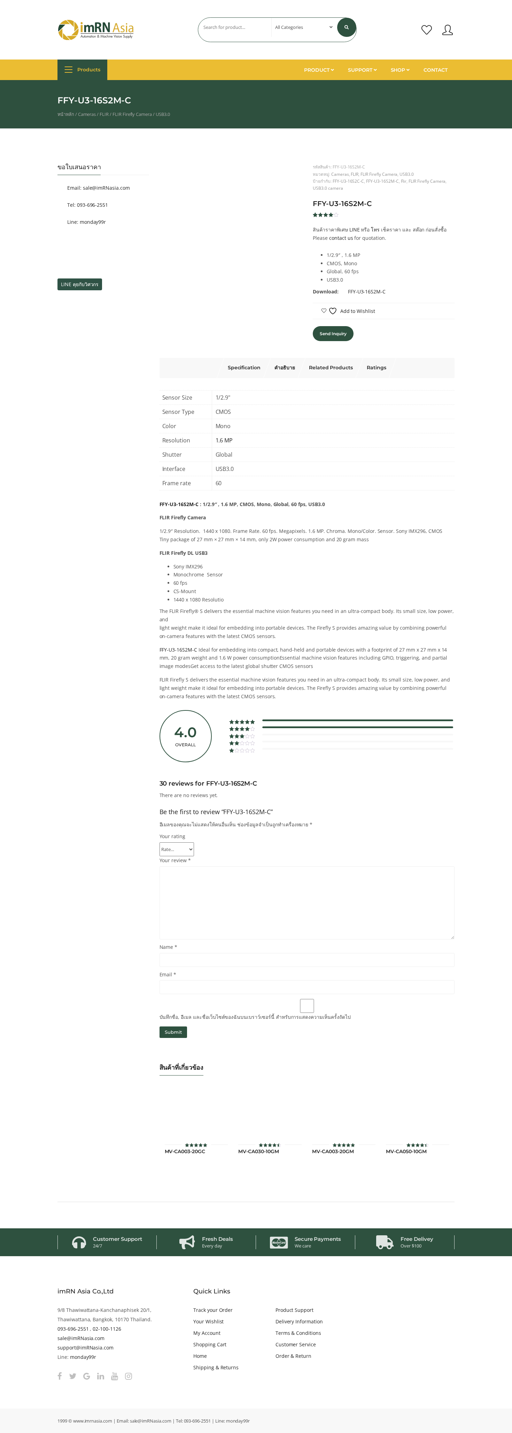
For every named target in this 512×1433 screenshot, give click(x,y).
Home (200, 1356)
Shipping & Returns (216, 1367)
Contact (436, 70)
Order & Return (293, 1356)
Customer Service (296, 1344)
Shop (399, 70)
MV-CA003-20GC (185, 1152)
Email (168, 974)
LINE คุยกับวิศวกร (80, 284)
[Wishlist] (426, 30)
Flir (404, 181)
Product (317, 70)
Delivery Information (299, 1321)
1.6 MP (224, 440)
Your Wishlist (208, 1321)
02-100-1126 (107, 1328)
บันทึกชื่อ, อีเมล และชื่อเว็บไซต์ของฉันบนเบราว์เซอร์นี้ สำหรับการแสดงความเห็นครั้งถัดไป (255, 1017)
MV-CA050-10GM (406, 1152)
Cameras (87, 114)
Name (169, 947)
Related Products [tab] (331, 367)
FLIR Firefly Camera (132, 114)
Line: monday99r (86, 222)
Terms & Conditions (298, 1333)
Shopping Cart (209, 1344)
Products (88, 69)
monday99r (83, 1357)
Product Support (294, 1310)
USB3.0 (163, 114)
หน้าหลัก (65, 114)
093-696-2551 (72, 1328)
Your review (175, 860)
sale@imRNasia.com (80, 1338)
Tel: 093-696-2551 (87, 205)
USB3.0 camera (328, 188)
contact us (341, 238)
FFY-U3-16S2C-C (348, 181)
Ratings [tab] (376, 367)
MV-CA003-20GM (333, 1152)
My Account (206, 1333)
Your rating (173, 836)
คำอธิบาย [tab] (284, 367)
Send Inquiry (333, 333)
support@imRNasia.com (85, 1347)
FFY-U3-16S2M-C (382, 181)
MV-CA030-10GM (258, 1152)
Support (361, 70)
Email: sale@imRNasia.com (98, 187)
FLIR (104, 114)
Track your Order (213, 1310)
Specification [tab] (244, 367)
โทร (375, 229)
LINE (354, 229)
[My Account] (447, 30)
